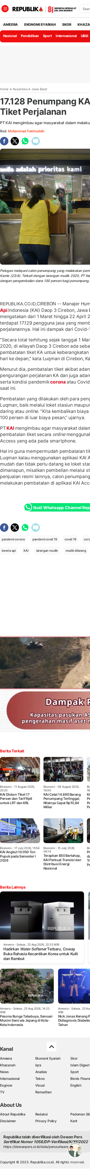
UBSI (84, 36)
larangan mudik (47, 550)
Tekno (40, 1078)
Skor (73, 1058)
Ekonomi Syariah (40, 24)
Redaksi (41, 1114)
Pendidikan (30, 36)
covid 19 (70, 539)
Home (4, 89)
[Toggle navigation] (5, 9)
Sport (47, 36)
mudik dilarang (76, 550)
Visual (40, 1085)
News (4, 1072)
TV (2, 1092)
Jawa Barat (39, 89)
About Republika (12, 1114)
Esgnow (6, 1085)
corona (57, 382)
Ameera (6, 1058)
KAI (10, 428)
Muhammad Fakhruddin (26, 131)
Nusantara (20, 89)
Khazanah (7, 1065)
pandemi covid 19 (44, 539)
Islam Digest (79, 1065)
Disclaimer (8, 1121)
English (75, 1085)
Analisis (41, 1072)
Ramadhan (43, 1092)
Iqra (38, 1065)
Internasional (66, 36)
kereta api (9, 550)
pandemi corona (13, 539)
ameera (10, 24)
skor (66, 24)
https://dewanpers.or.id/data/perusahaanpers (38, 1147)
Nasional (10, 36)
